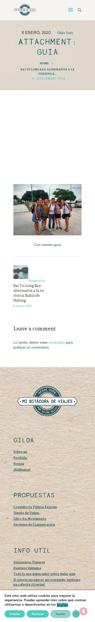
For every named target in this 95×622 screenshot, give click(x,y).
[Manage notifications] (83, 611)
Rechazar (38, 614)
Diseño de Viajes (25, 513)
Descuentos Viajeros (29, 562)
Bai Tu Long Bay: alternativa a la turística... (47, 72)
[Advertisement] (47, 130)
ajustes (62, 605)
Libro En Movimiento (29, 519)
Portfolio (20, 458)
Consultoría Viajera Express (35, 507)
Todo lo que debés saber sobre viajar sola (44, 574)
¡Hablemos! (21, 469)
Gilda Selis (65, 33)
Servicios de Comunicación (34, 524)
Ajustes (61, 614)
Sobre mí (20, 452)
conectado (57, 342)
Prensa (18, 464)
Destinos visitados (27, 568)
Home (44, 63)
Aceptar (15, 614)
